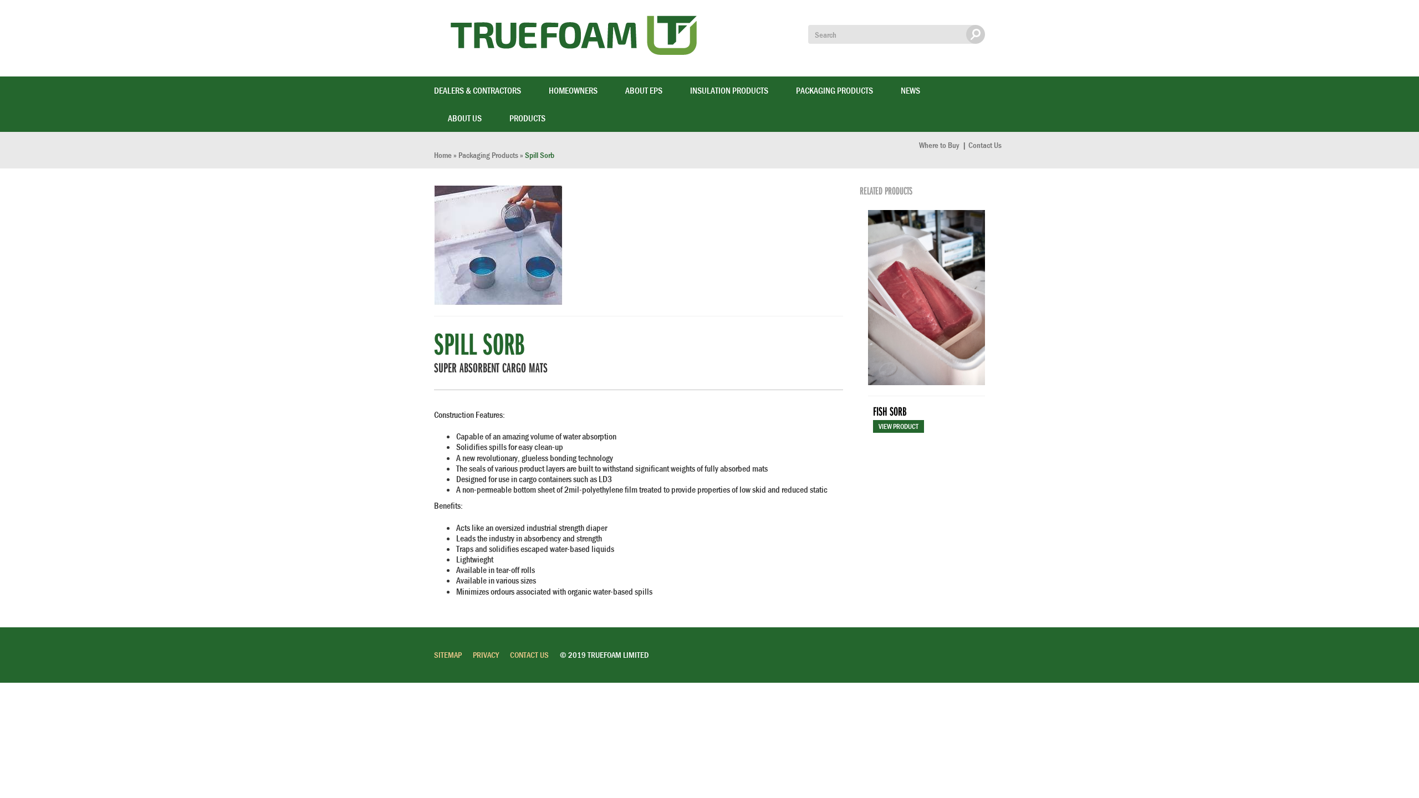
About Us (465, 118)
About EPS (643, 90)
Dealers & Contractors (477, 90)
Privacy (486, 654)
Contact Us (985, 145)
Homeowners (573, 90)
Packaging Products (834, 90)
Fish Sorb (889, 411)
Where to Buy (940, 145)
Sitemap (448, 654)
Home (443, 155)
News (910, 90)
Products (527, 118)
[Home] (578, 38)
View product (898, 426)
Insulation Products (729, 90)
